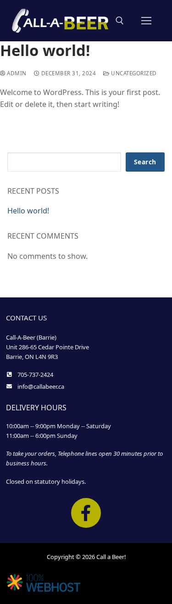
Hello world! (28, 211)
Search (145, 161)
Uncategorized (133, 73)
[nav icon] (146, 20)
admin (16, 73)
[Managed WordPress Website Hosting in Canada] (43, 590)
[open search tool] (120, 21)
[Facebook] (86, 513)
